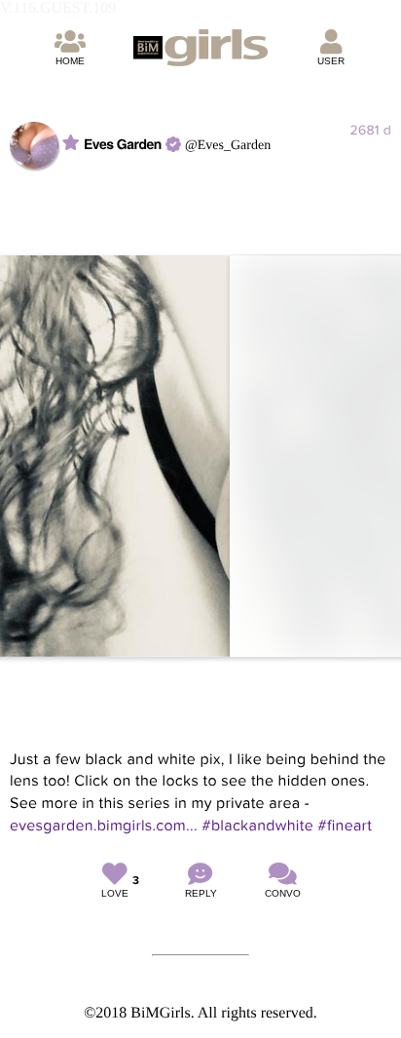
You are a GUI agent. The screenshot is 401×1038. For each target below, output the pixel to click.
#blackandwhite (257, 825)
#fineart (344, 825)
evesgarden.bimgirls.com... (104, 825)
